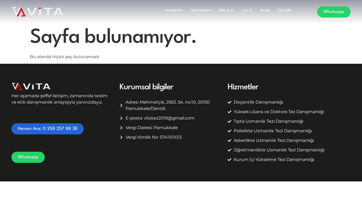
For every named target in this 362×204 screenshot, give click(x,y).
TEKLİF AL (227, 10)
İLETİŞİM (284, 10)
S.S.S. (248, 10)
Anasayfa (173, 10)
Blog (265, 10)
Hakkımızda (201, 10)
